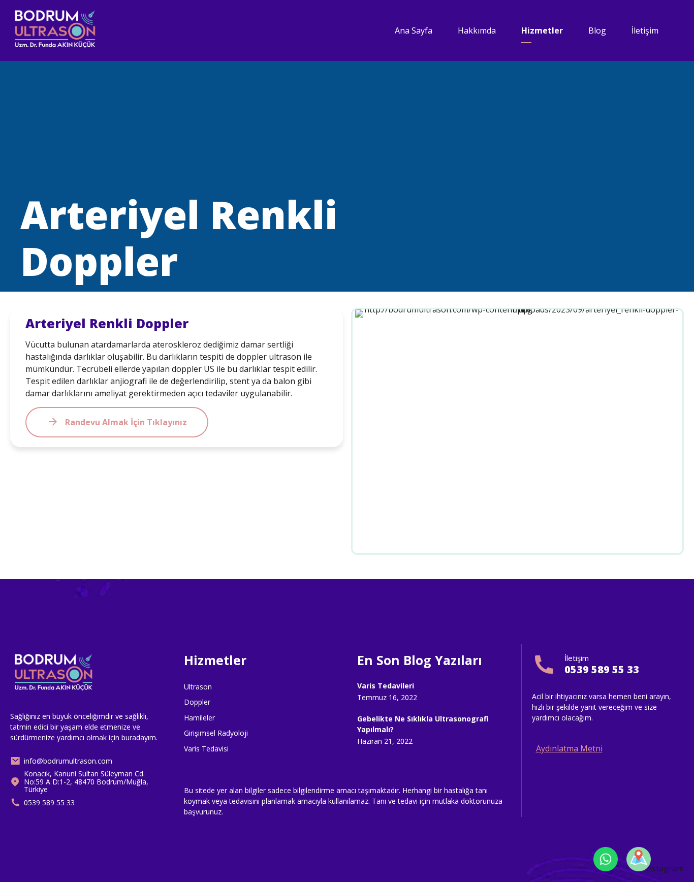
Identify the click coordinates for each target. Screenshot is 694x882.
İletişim (645, 30)
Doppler (197, 702)
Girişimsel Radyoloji (216, 733)
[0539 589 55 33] (544, 664)
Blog (597, 30)
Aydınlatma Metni (569, 748)
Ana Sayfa (413, 30)
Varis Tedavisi (206, 748)
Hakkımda (477, 30)
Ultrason (198, 686)
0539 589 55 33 (601, 669)
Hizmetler (542, 30)
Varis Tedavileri (385, 685)
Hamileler (199, 717)
